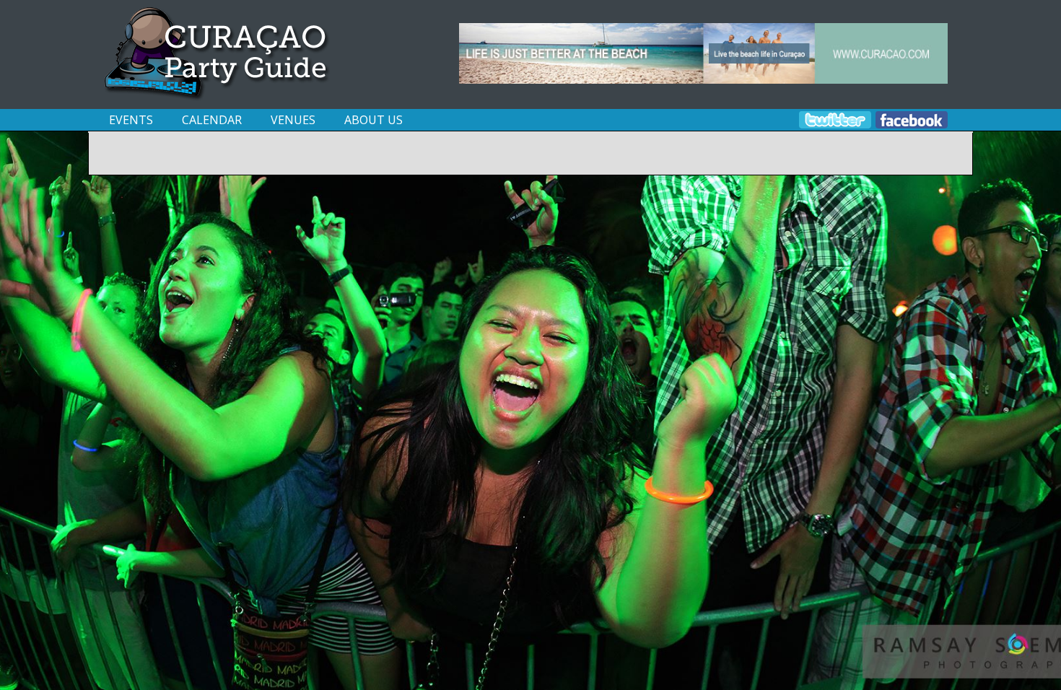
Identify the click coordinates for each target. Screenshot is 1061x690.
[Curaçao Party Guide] (218, 97)
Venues (293, 120)
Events (131, 120)
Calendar (212, 120)
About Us (373, 120)
